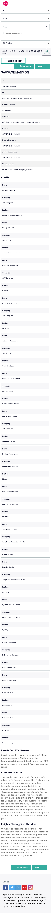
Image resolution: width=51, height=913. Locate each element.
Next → (42, 66)
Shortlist (38, 52)
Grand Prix (4, 52)
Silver (21, 51)
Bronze (29, 51)
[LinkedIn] (18, 887)
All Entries (47, 52)
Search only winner (13, 34)
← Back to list (13, 60)
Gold (12, 51)
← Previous (24, 66)
